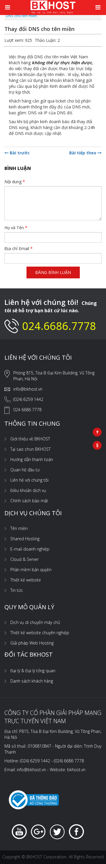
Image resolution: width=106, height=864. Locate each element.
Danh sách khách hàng (31, 681)
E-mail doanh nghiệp (29, 549)
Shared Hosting (24, 538)
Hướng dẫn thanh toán (31, 459)
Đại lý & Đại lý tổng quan (32, 670)
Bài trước (19, 153)
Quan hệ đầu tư (25, 470)
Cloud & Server (24, 559)
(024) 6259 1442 (28, 399)
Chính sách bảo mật (29, 500)
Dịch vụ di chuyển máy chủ (35, 622)
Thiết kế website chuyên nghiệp (39, 632)
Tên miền (19, 528)
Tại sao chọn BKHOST (30, 449)
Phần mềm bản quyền (31, 569)
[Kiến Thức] (53, 6)
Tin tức (16, 590)
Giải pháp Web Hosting (32, 643)
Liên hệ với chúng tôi (29, 480)
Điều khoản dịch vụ (28, 490)
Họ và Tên (15, 227)
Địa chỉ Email (18, 248)
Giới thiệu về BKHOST (30, 439)
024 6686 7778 (27, 409)
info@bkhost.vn (27, 389)
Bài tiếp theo (83, 153)
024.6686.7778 (59, 326)
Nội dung (14, 181)
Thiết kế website (25, 580)
